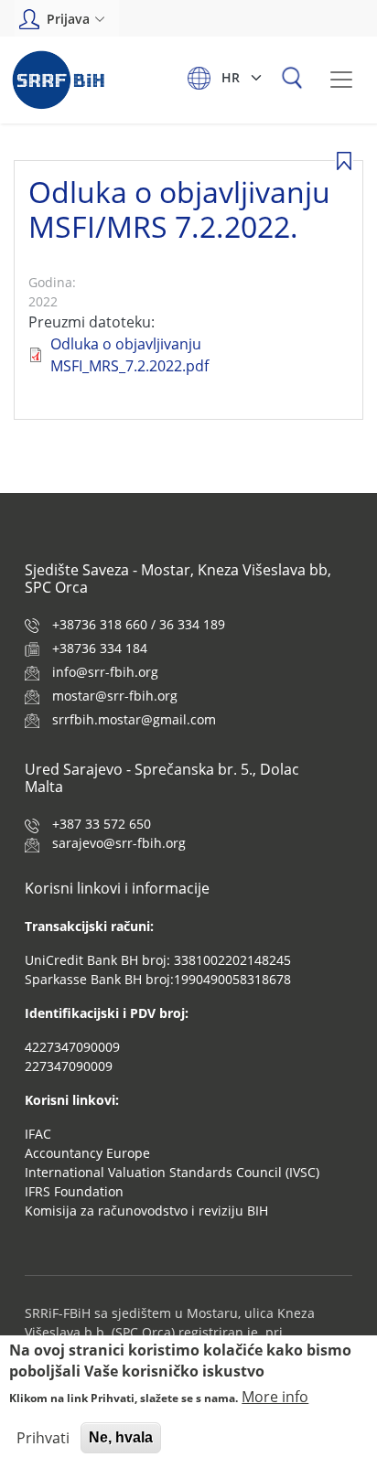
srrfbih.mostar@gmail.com (134, 719)
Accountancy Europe (87, 1153)
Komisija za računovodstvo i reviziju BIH (146, 1210)
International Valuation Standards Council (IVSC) (172, 1172)
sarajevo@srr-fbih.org (119, 843)
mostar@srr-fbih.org (115, 695)
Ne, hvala (121, 1437)
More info (275, 1397)
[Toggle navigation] (341, 79)
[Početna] (58, 80)
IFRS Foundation (74, 1191)
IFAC (38, 1133)
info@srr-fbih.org (105, 671)
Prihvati (43, 1438)
